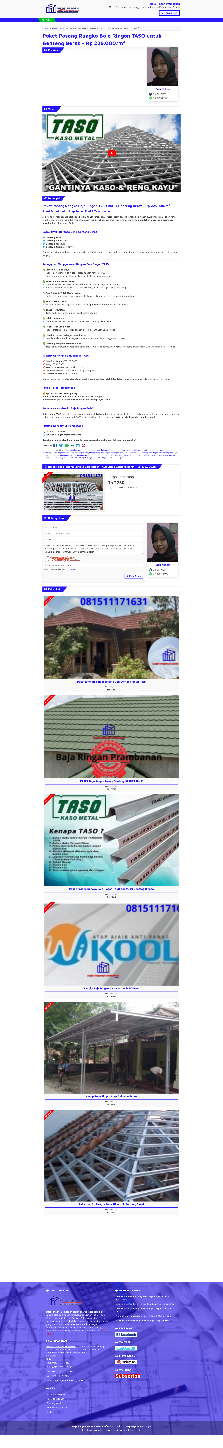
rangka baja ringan (115, 457)
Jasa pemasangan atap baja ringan (84, 455)
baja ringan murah (157, 450)
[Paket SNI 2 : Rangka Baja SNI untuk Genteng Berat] (111, 1155)
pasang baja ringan (78, 457)
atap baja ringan (76, 450)
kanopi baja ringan (62, 457)
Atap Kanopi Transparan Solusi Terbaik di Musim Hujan (143, 1316)
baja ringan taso (81, 453)
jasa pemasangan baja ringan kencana (115, 455)
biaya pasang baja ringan (99, 453)
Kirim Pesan (135, 576)
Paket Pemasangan (56, 1394)
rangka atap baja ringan (97, 457)
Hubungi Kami (170, 13)
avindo (87, 450)
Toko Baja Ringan (55, 1399)
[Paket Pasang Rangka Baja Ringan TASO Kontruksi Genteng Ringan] (111, 840)
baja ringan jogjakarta (124, 450)
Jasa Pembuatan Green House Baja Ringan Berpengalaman (145, 1304)
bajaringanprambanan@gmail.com (71, 1380)
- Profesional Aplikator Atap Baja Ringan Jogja (111, 1426)
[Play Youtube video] (112, 153)
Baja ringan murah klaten (64, 453)
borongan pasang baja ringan (146, 453)
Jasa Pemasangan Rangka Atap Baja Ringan (150, 455)
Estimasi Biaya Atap (57, 1407)
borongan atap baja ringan (122, 453)
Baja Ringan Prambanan (165, 3)
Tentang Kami (54, 1403)
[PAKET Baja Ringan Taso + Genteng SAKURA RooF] (111, 736)
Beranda (47, 28)
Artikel (50, 1412)
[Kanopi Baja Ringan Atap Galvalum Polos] (111, 1047)
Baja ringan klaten (141, 450)
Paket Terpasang (60, 28)
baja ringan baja (107, 450)
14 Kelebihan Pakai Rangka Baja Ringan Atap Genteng (143, 1320)
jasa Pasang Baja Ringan (59, 455)
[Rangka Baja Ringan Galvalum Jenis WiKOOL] (111, 944)
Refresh (73, 570)
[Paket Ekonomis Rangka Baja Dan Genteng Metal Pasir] (111, 637)
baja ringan (95, 450)
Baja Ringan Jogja (89, 1430)
